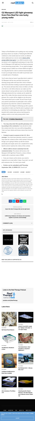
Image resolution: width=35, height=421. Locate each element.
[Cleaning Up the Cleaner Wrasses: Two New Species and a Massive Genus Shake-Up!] (25, 382)
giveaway (22, 172)
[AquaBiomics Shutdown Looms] (9, 338)
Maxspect (28, 172)
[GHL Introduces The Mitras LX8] (9, 382)
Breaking (4, 9)
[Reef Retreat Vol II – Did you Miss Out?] (25, 359)
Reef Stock (29, 410)
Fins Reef (10, 172)
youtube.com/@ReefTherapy (10, 300)
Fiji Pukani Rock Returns (8, 329)
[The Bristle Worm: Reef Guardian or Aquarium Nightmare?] (25, 338)
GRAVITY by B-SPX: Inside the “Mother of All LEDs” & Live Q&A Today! (25, 328)
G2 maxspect (16, 172)
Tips (16, 410)
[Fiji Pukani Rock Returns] (9, 319)
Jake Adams (4, 22)
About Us (21, 410)
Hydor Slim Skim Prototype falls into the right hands (17, 209)
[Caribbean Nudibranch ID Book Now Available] (9, 361)
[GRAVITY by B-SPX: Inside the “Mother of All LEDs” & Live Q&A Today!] (25, 317)
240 (32, 22)
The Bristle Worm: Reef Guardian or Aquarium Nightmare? (24, 348)
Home (5, 410)
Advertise (10, 410)
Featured (4, 327)
